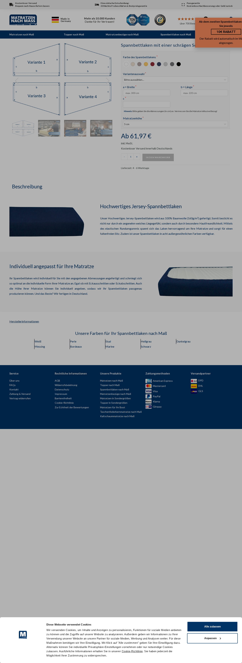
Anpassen (210, 638)
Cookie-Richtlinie (132, 651)
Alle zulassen (212, 626)
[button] (239, 22)
